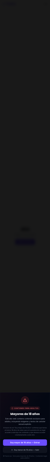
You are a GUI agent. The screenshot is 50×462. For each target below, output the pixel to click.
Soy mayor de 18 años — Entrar (25, 442)
